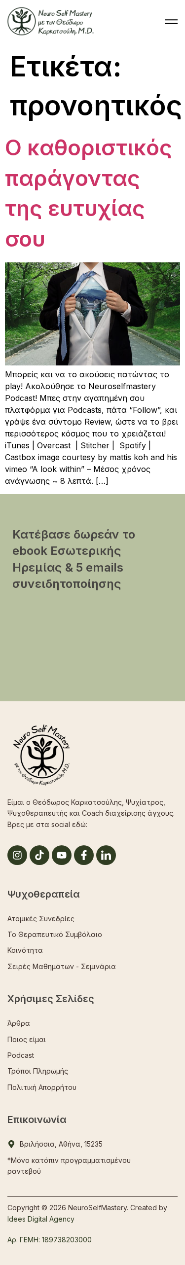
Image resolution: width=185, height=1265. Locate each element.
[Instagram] (17, 855)
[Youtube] (62, 855)
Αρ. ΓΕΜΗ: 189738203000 (49, 1239)
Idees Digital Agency (40, 1219)
